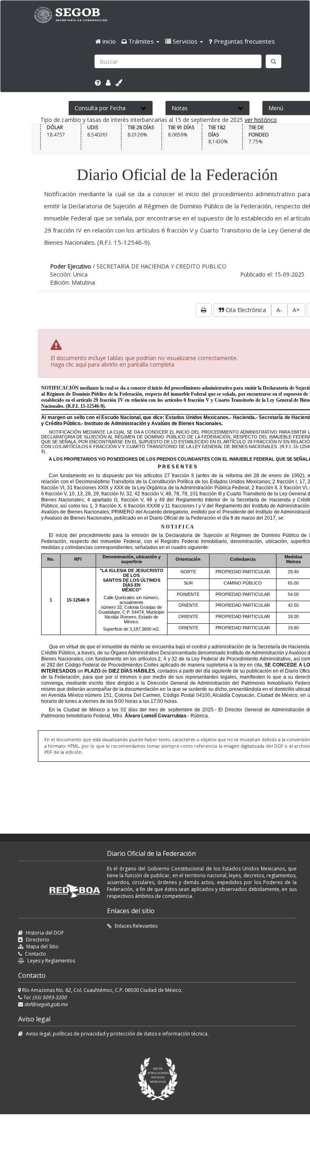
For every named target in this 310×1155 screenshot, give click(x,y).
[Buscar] (273, 61)
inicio (108, 41)
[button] (140, 41)
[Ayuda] (97, 82)
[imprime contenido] (204, 310)
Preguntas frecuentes (243, 41)
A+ (296, 310)
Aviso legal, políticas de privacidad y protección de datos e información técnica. (117, 1033)
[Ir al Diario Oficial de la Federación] (74, 14)
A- (279, 310)
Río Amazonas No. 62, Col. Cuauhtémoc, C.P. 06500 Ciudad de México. (101, 990)
